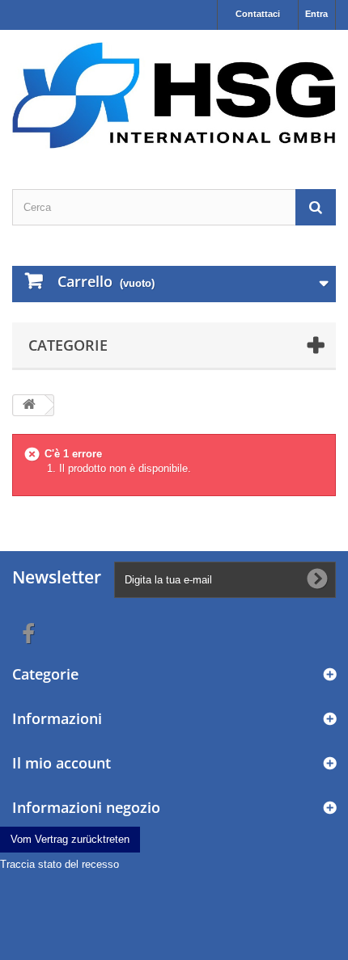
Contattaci (258, 14)
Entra (316, 14)
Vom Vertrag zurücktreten (70, 839)
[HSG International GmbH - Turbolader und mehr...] (174, 95)
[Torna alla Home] (29, 405)
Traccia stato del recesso (59, 864)
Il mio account (61, 763)
